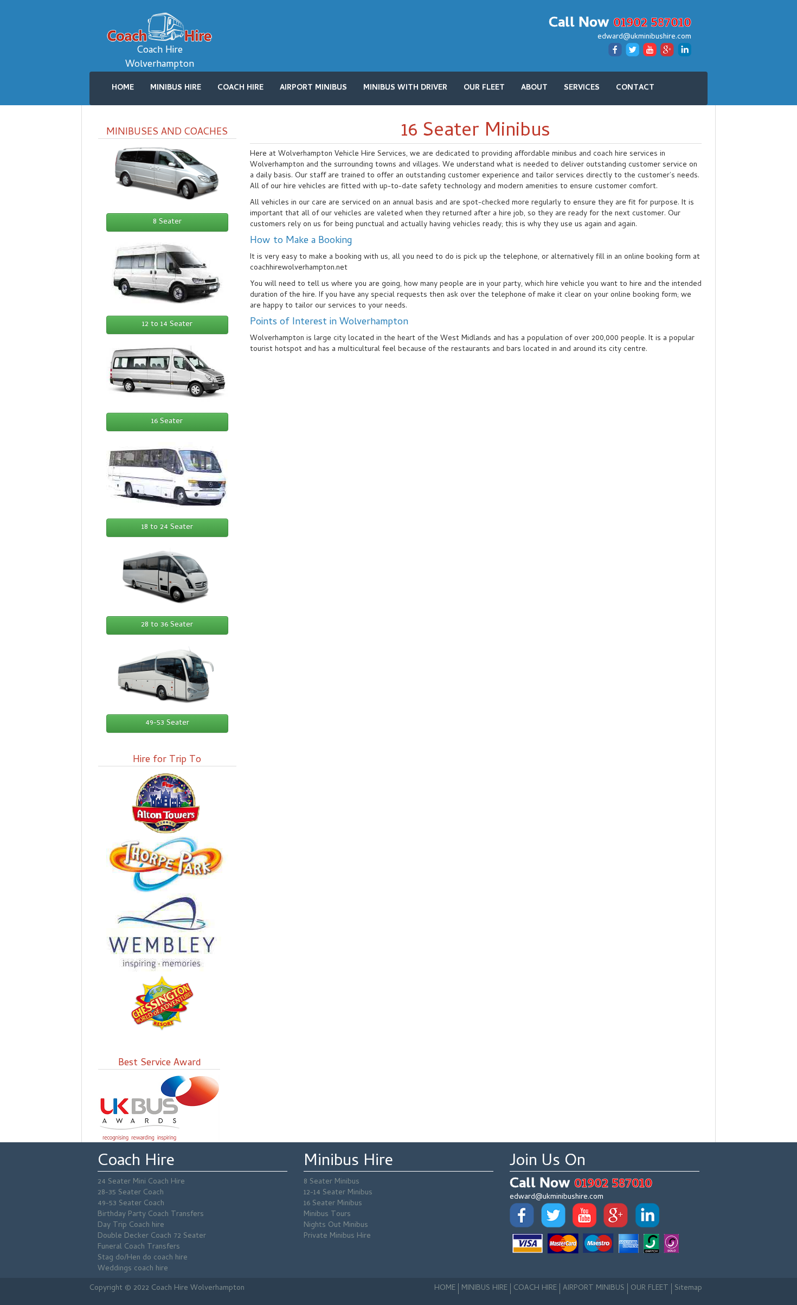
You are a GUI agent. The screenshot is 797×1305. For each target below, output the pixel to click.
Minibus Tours (327, 1214)
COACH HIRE (240, 88)
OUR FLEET (484, 88)
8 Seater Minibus (331, 1182)
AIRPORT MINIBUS (313, 88)
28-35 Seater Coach (131, 1193)
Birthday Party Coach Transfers (151, 1214)
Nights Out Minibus (336, 1225)
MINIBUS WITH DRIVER (405, 88)
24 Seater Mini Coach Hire (141, 1182)
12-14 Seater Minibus (338, 1193)
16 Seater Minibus (333, 1204)
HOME (123, 88)
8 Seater (167, 222)
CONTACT (635, 88)
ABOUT (534, 88)
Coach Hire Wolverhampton (159, 57)
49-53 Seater (167, 723)
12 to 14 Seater (167, 324)
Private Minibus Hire (337, 1236)
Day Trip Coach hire (131, 1225)
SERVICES (582, 88)
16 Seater (167, 421)
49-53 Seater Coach (131, 1204)
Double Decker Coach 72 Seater (152, 1236)
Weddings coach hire (133, 1269)
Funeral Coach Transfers (139, 1247)
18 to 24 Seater (167, 527)
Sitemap (688, 1288)
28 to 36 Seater (167, 625)
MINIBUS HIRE (175, 88)
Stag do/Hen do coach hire (143, 1258)
